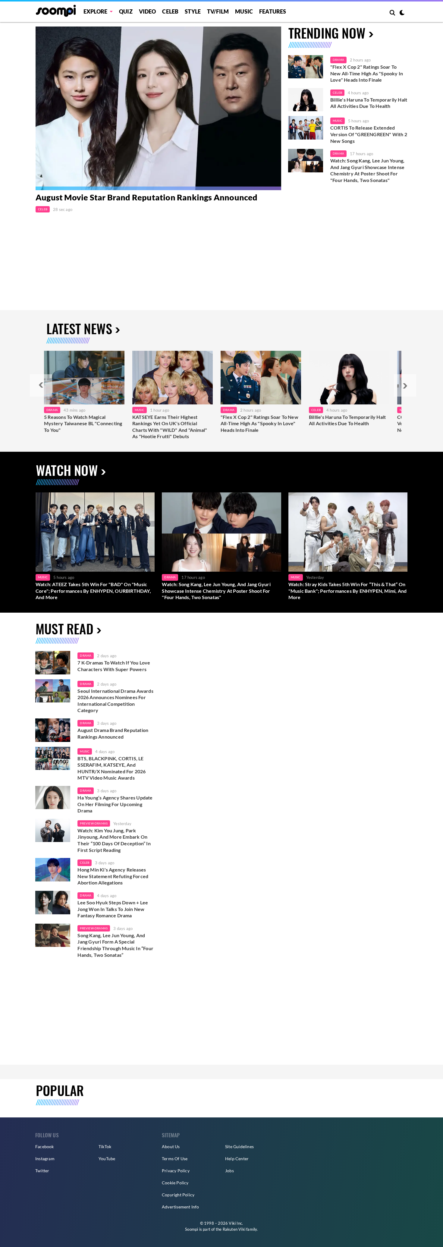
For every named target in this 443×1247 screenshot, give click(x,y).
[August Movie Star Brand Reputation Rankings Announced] (158, 108)
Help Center (237, 1158)
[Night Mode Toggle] (402, 13)
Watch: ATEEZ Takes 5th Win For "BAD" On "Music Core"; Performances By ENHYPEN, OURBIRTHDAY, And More (93, 590)
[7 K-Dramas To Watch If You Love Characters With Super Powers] (52, 662)
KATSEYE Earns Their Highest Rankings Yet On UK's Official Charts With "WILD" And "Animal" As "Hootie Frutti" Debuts (169, 426)
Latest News (79, 328)
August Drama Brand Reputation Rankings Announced (112, 733)
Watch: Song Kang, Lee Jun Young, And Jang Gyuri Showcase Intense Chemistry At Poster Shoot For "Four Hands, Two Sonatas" (367, 170)
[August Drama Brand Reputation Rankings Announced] (52, 730)
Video (147, 11)
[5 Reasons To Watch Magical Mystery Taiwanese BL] (84, 377)
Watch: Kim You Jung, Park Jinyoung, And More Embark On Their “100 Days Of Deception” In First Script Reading (113, 840)
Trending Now (327, 32)
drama (85, 655)
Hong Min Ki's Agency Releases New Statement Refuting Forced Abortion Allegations (112, 876)
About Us (171, 1146)
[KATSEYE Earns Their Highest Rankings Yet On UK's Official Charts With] (172, 377)
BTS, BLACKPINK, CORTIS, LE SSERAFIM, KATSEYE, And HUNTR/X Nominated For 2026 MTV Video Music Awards (111, 768)
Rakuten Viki (234, 1229)
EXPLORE (95, 11)
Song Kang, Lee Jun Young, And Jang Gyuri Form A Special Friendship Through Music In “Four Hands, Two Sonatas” (115, 945)
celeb (84, 862)
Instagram (45, 1158)
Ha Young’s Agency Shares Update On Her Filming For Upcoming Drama (114, 804)
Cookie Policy (175, 1182)
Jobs (229, 1170)
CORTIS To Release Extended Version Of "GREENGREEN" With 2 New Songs (368, 134)
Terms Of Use (174, 1158)
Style (193, 11)
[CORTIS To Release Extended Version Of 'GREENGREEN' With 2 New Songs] (305, 128)
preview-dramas (94, 823)
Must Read (64, 628)
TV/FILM (218, 11)
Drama (338, 59)
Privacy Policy (176, 1170)
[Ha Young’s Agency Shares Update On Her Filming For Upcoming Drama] (52, 797)
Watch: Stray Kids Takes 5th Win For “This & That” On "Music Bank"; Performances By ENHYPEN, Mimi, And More (347, 590)
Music (244, 11)
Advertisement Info (180, 1206)
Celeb (170, 11)
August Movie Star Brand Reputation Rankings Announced (147, 197)
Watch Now (67, 469)
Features (272, 11)
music (85, 751)
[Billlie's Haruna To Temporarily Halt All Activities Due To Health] (305, 100)
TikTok (105, 1146)
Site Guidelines (239, 1146)
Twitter (42, 1170)
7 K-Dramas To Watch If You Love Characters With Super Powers (113, 666)
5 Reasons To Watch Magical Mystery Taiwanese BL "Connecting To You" (83, 423)
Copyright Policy (178, 1194)
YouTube (107, 1158)
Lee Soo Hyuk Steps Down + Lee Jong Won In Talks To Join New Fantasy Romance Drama (112, 909)
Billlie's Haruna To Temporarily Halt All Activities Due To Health (368, 103)
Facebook (44, 1146)
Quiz (126, 11)
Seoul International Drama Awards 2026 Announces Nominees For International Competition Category (115, 700)
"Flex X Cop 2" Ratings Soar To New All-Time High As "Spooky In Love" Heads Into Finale (366, 73)
